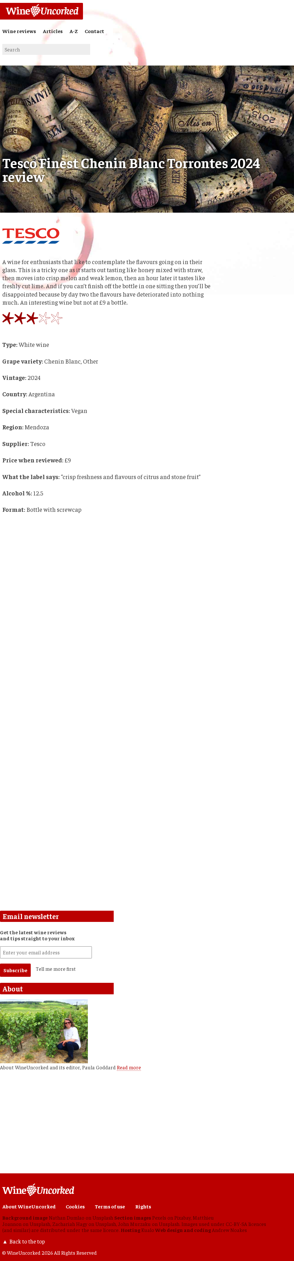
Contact (94, 31)
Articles (53, 31)
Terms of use (110, 1206)
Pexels (159, 1217)
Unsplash (102, 1217)
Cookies (75, 1206)
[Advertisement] (108, 775)
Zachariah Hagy (69, 1224)
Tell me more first (56, 969)
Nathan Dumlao (66, 1217)
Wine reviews (19, 31)
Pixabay (182, 1217)
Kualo (147, 1230)
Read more (129, 1067)
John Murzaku (134, 1224)
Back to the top (27, 1241)
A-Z (73, 31)
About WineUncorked (29, 1206)
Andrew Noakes (229, 1230)
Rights (143, 1206)
